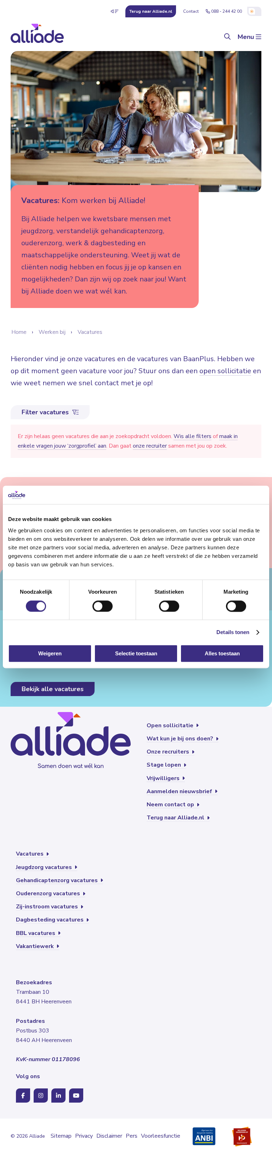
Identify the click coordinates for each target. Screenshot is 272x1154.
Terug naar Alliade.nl (176, 818)
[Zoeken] (227, 37)
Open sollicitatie (171, 725)
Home (19, 332)
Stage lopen (164, 765)
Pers (131, 1136)
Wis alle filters (192, 436)
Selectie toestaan (136, 654)
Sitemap (61, 1136)
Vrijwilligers (164, 778)
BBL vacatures (36, 933)
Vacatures (90, 332)
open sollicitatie (225, 371)
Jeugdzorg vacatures (44, 867)
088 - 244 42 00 (226, 11)
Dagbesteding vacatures (50, 920)
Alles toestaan (222, 654)
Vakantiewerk (35, 946)
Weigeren (50, 654)
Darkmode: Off (254, 11)
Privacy (84, 1136)
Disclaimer (109, 1136)
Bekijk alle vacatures (53, 689)
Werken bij (52, 332)
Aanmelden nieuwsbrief (180, 791)
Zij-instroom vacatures (47, 907)
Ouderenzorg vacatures (48, 893)
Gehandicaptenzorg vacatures (57, 880)
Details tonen (232, 632)
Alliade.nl (150, 11)
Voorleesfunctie (160, 1136)
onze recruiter (150, 446)
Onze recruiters (169, 752)
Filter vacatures (46, 412)
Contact (191, 11)
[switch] (102, 606)
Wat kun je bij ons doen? (181, 739)
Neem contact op (171, 804)
